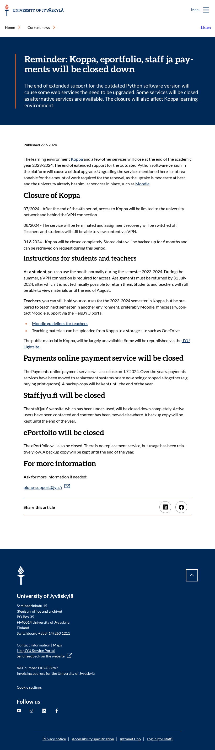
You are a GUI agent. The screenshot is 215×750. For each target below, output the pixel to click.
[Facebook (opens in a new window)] (181, 507)
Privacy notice (54, 739)
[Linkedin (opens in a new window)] (165, 507)
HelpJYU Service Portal (36, 650)
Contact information (33, 645)
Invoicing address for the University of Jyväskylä (56, 673)
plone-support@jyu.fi (43, 487)
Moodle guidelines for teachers (60, 323)
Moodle (142, 183)
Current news (39, 27)
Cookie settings (29, 687)
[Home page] (34, 10)
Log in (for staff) (160, 739)
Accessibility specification (93, 739)
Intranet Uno (130, 739)
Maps (57, 645)
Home (10, 27)
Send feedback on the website (40, 656)
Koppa (77, 159)
